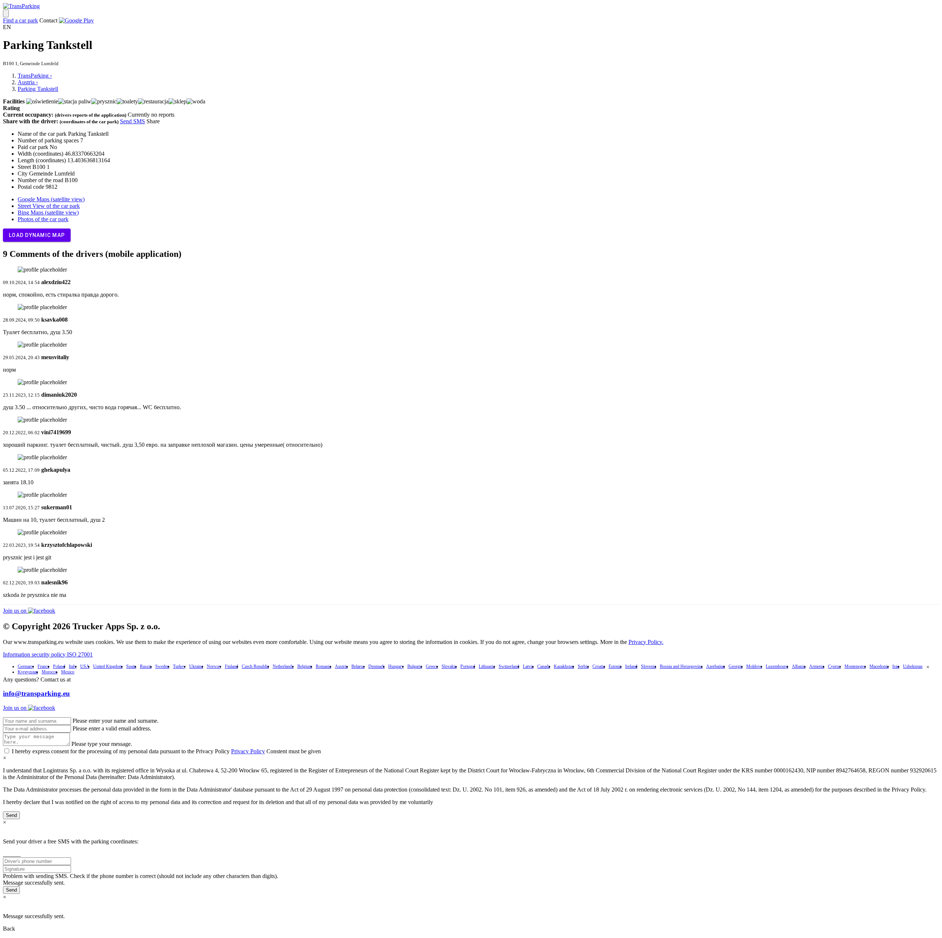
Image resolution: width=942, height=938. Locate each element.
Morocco (49, 672)
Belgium (304, 666)
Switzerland (509, 666)
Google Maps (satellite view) (51, 199)
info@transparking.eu (36, 693)
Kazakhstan (564, 666)
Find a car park (20, 20)
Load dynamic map (37, 235)
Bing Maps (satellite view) (48, 212)
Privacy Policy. (645, 642)
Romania (323, 666)
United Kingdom (108, 666)
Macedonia (879, 666)
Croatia (598, 666)
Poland (59, 666)
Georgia (736, 666)
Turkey (179, 666)
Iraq (895, 666)
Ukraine (196, 666)
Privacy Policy (248, 751)
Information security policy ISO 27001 (48, 654)
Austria (341, 666)
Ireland (631, 666)
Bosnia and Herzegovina (681, 666)
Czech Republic (255, 666)
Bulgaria (414, 666)
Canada (543, 666)
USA (84, 666)
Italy (73, 666)
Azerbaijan (715, 666)
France (43, 666)
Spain (131, 666)
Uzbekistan (912, 666)
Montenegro (855, 666)
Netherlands (283, 666)
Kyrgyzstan (28, 672)
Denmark (376, 666)
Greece (432, 666)
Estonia (615, 666)
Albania (798, 666)
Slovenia (648, 666)
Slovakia (449, 666)
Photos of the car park (43, 219)
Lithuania (487, 666)
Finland (231, 666)
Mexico (67, 672)
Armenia (816, 666)
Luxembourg (777, 666)
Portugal (467, 666)
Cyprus (834, 666)
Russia (146, 666)
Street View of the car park (49, 206)
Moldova (754, 666)
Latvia (528, 666)
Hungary (396, 666)
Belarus (358, 666)
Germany (26, 666)
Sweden (162, 666)
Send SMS (132, 121)
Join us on (15, 611)
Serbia (583, 666)
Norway (214, 666)
